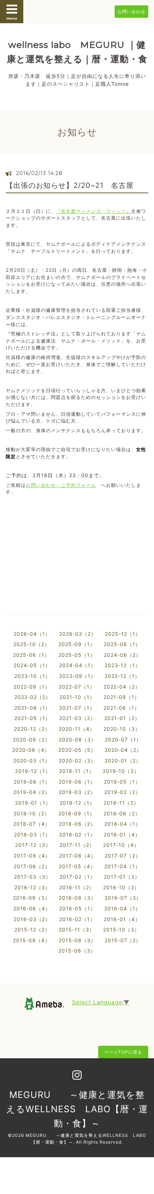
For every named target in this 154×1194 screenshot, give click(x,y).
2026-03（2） (77, 634)
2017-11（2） (77, 845)
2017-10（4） (121, 845)
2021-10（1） (77, 697)
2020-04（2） (123, 750)
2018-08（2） (122, 813)
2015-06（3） (77, 951)
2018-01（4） (122, 834)
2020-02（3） (77, 761)
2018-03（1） (32, 834)
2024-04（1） (77, 665)
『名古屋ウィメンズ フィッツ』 (93, 211)
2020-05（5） (77, 750)
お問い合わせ (131, 11)
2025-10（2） (31, 644)
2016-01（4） (122, 919)
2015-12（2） (32, 929)
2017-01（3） (122, 877)
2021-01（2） (122, 718)
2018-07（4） (31, 824)
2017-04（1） (122, 866)
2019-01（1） (33, 803)
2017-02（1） (77, 877)
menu (11, 18)
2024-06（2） (122, 655)
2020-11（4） (77, 729)
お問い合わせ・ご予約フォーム (61, 485)
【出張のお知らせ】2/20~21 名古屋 (73, 185)
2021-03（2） (77, 718)
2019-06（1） (77, 782)
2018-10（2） (32, 813)
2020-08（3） (77, 739)
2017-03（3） (32, 877)
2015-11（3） (77, 929)
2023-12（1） (122, 665)
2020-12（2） (32, 729)
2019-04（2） (31, 792)
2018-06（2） (77, 824)
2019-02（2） (122, 792)
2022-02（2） (32, 697)
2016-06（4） (31, 908)
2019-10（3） (121, 771)
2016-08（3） (77, 898)
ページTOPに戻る (123, 1052)
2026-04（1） (32, 634)
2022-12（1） (122, 676)
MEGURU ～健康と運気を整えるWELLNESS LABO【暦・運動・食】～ (77, 1109)
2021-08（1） (32, 708)
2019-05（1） (122, 782)
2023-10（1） (32, 676)
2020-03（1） (31, 761)
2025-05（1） (76, 655)
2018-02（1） (77, 834)
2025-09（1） (76, 644)
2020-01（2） (123, 761)
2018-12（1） (77, 803)
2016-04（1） (122, 908)
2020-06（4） (31, 750)
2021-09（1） (122, 697)
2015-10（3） (121, 929)
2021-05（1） (32, 718)
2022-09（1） (32, 687)
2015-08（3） (77, 940)
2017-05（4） (77, 866)
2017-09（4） (32, 856)
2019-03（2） (77, 792)
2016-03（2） (32, 919)
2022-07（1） (77, 687)
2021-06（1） (122, 708)
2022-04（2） (122, 687)
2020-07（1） (123, 739)
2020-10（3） (122, 729)
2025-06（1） (31, 655)
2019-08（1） (32, 782)
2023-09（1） (77, 676)
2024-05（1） (32, 665)
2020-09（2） (31, 739)
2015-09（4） (31, 940)
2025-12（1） (123, 634)
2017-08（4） (77, 856)
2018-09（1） (76, 813)
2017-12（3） (33, 845)
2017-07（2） (123, 856)
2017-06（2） (32, 866)
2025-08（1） (122, 644)
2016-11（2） (77, 887)
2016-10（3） (121, 887)
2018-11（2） (121, 803)
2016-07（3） (123, 898)
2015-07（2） (123, 940)
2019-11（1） (76, 771)
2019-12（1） (32, 771)
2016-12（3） (32, 887)
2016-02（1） (77, 919)
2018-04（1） (122, 824)
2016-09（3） (31, 898)
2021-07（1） (77, 708)
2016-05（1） (77, 908)
